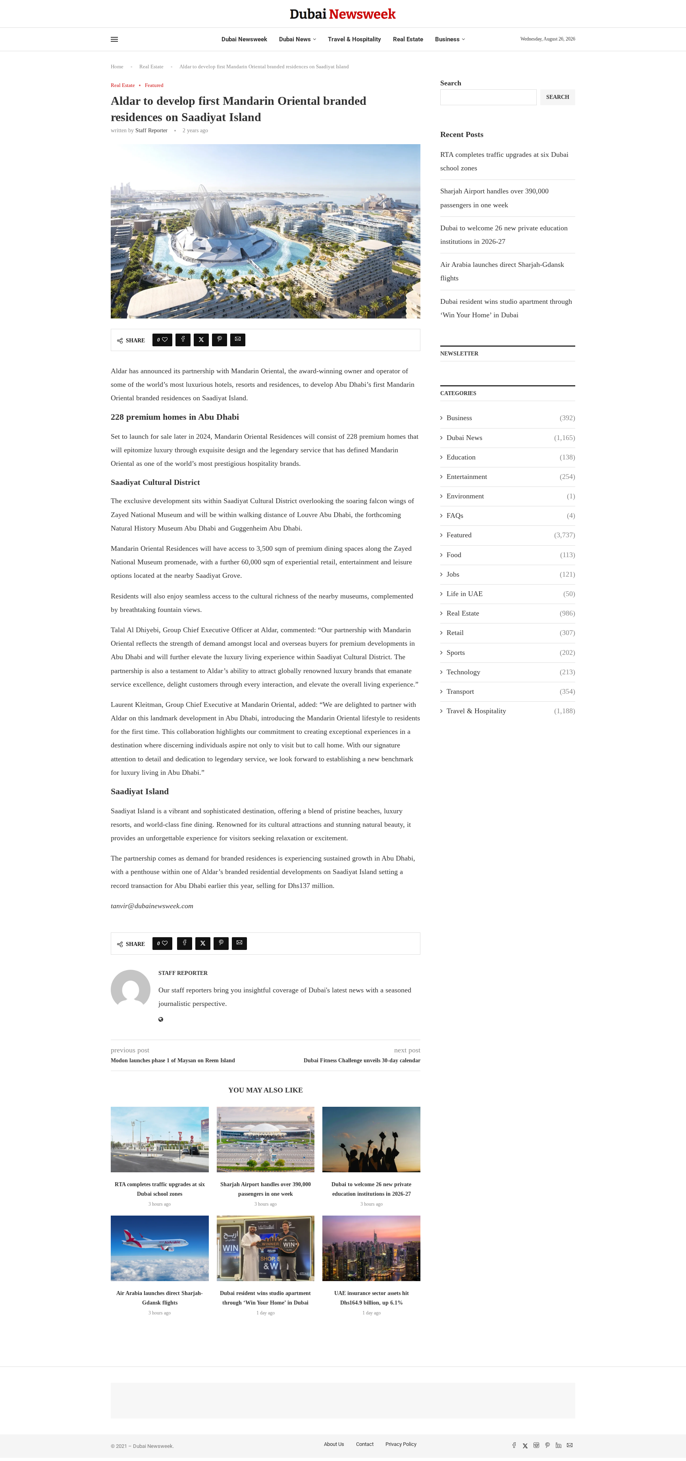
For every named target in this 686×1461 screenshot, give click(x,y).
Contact (365, 1444)
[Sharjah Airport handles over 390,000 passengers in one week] (266, 1139)
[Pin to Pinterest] (219, 340)
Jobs (511, 574)
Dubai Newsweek (244, 39)
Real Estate (408, 39)
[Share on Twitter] (201, 340)
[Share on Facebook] (183, 340)
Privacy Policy (400, 1444)
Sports (511, 652)
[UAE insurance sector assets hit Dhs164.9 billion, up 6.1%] (371, 1248)
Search (450, 83)
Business (447, 39)
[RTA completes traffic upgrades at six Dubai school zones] (160, 1139)
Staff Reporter (151, 130)
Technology (511, 672)
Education (511, 457)
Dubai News (295, 39)
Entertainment (511, 477)
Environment (511, 496)
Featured (511, 535)
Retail (511, 633)
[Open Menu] (114, 39)
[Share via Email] (237, 340)
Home (117, 66)
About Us (334, 1444)
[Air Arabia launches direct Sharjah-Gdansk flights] (160, 1248)
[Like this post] (165, 340)
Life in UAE (511, 594)
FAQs (511, 515)
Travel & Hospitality (354, 39)
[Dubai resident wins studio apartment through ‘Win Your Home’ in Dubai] (266, 1248)
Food (511, 555)
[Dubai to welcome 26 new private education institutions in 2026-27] (371, 1139)
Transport (511, 691)
